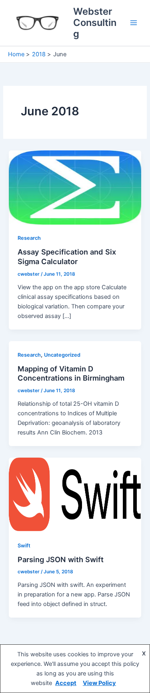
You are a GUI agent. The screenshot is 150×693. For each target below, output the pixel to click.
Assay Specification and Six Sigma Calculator (67, 256)
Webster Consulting (94, 23)
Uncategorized (62, 355)
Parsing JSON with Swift (61, 559)
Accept (65, 683)
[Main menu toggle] (133, 22)
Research (29, 238)
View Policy (99, 683)
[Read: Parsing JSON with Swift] (75, 494)
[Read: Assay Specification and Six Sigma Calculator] (75, 187)
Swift (24, 546)
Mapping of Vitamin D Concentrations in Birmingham (71, 373)
